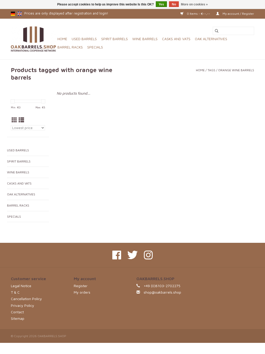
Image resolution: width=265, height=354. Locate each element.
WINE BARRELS (145, 39)
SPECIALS (95, 47)
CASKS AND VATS (176, 39)
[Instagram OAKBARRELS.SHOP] (148, 255)
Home (62, 39)
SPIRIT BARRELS (114, 39)
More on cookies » (194, 4)
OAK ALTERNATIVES (211, 39)
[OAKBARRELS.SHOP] (33, 39)
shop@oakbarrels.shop (162, 292)
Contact (17, 312)
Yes (161, 4)
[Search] (216, 31)
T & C (15, 292)
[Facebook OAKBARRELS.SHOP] (116, 255)
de (13, 14)
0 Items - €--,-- (198, 14)
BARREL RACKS (70, 47)
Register (80, 286)
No (174, 4)
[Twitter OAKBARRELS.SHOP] (132, 255)
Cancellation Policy (26, 298)
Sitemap (17, 318)
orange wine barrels (236, 70)
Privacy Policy (22, 305)
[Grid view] (14, 120)
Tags (211, 70)
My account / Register (238, 14)
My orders (82, 292)
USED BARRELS (84, 39)
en (20, 14)
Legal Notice (21, 286)
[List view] (21, 120)
